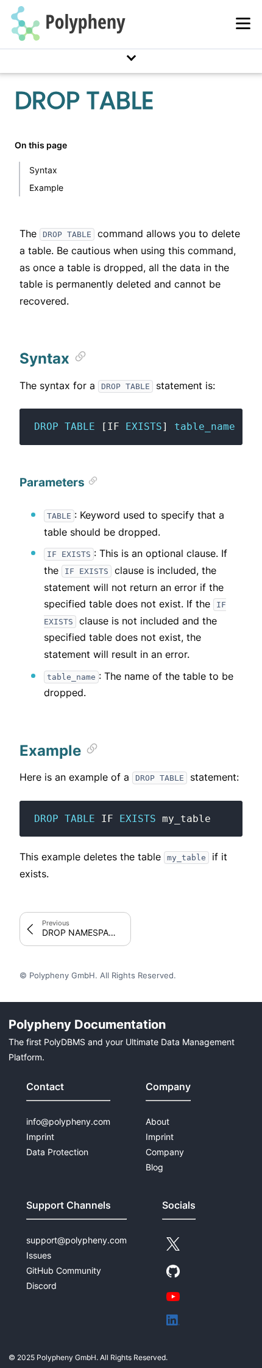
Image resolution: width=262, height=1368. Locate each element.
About (157, 1121)
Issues (38, 1255)
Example (46, 187)
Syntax (43, 170)
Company (165, 1152)
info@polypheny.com (68, 1121)
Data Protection (57, 1152)
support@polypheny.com (76, 1240)
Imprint (40, 1136)
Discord (41, 1285)
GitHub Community (63, 1270)
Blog (154, 1167)
